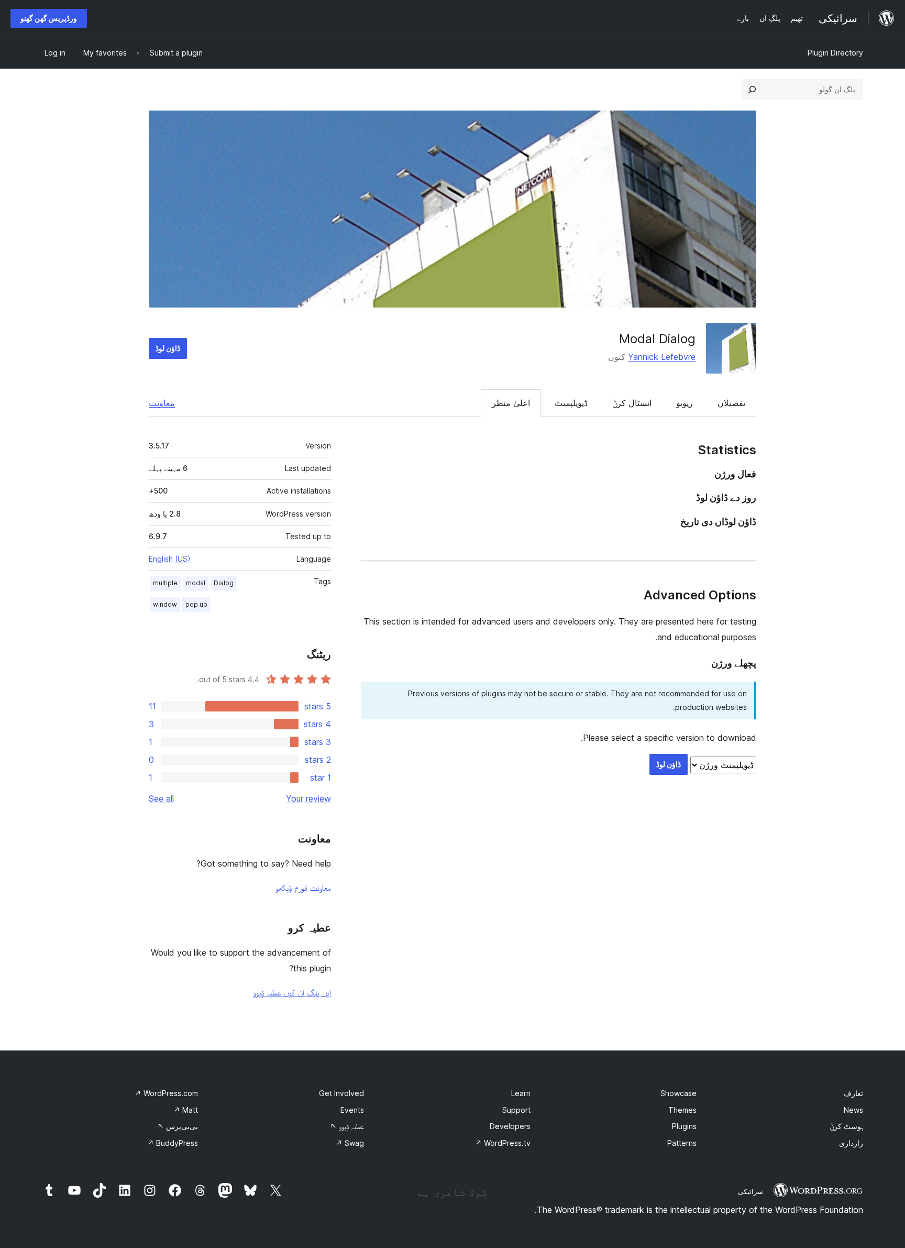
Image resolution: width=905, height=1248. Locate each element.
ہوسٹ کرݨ (846, 1126)
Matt (185, 1109)
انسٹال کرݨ (632, 403)
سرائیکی (750, 1191)
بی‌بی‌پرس (177, 1126)
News (853, 1109)
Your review (308, 798)
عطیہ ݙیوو (347, 1126)
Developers (510, 1126)
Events (352, 1109)
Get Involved (341, 1093)
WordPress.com (166, 1093)
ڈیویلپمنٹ (571, 403)
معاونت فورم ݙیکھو (303, 887)
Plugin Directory (835, 52)
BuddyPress (172, 1142)
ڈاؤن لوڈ (168, 348)
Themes (682, 1109)
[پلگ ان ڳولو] (752, 89)
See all (161, 798)
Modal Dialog (657, 338)
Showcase (678, 1093)
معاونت (162, 403)
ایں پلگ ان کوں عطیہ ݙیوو (292, 992)
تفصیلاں (731, 403)
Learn (521, 1093)
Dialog (224, 583)
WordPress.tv (503, 1142)
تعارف (853, 1093)
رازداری (851, 1142)
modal (195, 583)
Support (516, 1109)
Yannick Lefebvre (662, 357)
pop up (196, 604)
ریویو (684, 403)
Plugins (684, 1126)
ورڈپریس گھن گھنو (48, 18)
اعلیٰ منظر (511, 403)
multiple (165, 583)
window (165, 604)
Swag (350, 1142)
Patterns (682, 1142)
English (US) (170, 558)
